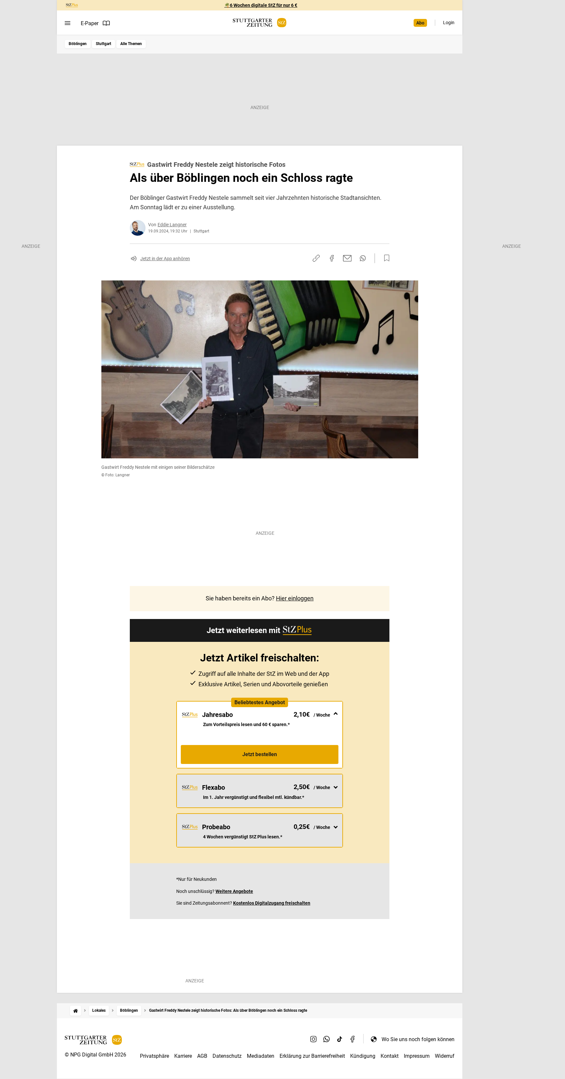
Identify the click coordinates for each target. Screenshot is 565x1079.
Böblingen (78, 43)
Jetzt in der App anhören (165, 258)
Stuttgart (103, 43)
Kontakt (390, 1056)
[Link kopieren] (316, 258)
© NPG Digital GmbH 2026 (95, 1055)
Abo (420, 22)
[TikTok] (339, 1039)
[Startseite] (75, 1010)
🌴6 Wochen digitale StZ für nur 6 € (260, 5)
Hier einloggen (295, 598)
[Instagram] (313, 1039)
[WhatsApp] (326, 1039)
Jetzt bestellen (259, 754)
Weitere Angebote (234, 891)
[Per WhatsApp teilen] (362, 258)
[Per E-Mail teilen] (347, 258)
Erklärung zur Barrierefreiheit (312, 1056)
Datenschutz (227, 1056)
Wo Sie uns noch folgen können (418, 1039)
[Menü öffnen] (67, 23)
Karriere (183, 1056)
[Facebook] (353, 1039)
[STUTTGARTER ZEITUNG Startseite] (259, 22)
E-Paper (89, 23)
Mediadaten (260, 1056)
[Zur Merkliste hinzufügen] (384, 258)
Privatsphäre (154, 1056)
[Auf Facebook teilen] (331, 258)
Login (448, 22)
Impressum (417, 1056)
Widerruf (444, 1056)
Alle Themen (131, 43)
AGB (202, 1056)
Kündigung (362, 1056)
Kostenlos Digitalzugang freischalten (271, 903)
